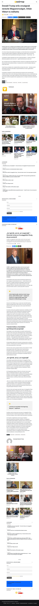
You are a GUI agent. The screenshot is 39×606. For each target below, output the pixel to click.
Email (7, 202)
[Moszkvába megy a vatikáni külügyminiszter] (31, 137)
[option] (19, 104)
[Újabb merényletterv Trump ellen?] (7, 149)
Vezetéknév (8, 205)
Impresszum (13, 603)
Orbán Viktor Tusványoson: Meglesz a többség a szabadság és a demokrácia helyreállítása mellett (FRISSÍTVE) (19, 155)
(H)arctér (6, 99)
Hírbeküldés (17, 603)
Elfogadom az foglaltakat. (15, 211)
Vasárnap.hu (5, 14)
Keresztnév (8, 208)
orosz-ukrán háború (25, 82)
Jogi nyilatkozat (30, 603)
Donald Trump (15, 82)
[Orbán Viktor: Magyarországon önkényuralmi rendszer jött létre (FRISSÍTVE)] (31, 149)
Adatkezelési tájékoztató (23, 603)
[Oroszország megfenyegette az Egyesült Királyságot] (19, 137)
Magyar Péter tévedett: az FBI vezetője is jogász (13, 104)
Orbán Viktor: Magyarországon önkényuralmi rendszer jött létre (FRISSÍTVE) (31, 154)
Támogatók (35, 603)
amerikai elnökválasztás (9, 82)
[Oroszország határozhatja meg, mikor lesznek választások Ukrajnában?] (7, 137)
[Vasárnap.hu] (19, 2)
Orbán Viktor (19, 82)
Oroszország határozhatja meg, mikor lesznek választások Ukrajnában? (6, 142)
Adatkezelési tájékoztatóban (16, 211)
